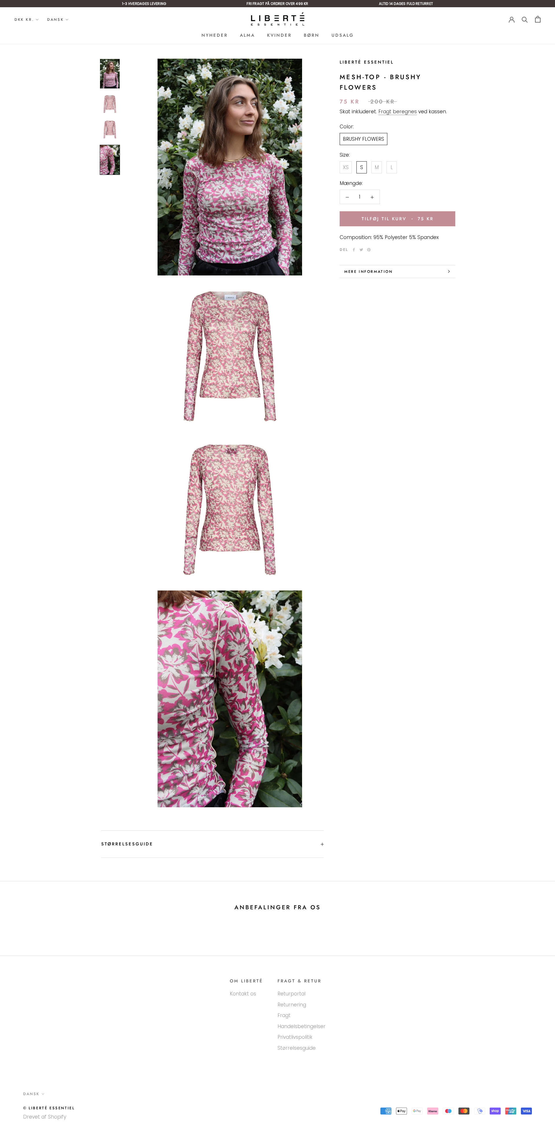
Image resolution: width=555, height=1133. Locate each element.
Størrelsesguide (127, 844)
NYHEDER (214, 35)
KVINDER (279, 35)
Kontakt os (243, 993)
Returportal (292, 993)
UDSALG (343, 35)
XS (346, 167)
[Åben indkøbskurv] (538, 19)
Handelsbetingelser (301, 1026)
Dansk (55, 19)
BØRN (311, 35)
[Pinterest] (369, 249)
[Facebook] (354, 249)
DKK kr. (24, 19)
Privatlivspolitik (295, 1037)
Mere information (368, 271)
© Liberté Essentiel (49, 1108)
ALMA (247, 35)
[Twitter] (361, 249)
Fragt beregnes (397, 111)
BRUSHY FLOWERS (363, 139)
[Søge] (525, 19)
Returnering (292, 1004)
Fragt (284, 1015)
